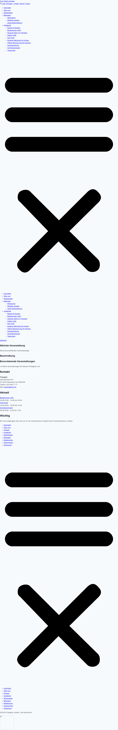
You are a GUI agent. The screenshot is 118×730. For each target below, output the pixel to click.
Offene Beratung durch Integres (19, 43)
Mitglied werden (13, 20)
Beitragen (7, 15)
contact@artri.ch (10, 387)
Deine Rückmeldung (14, 23)
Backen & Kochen (13, 28)
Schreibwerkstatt (13, 48)
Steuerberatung (13, 45)
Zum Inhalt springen (7, 1)
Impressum (8, 445)
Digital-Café (11, 35)
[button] (59, 172)
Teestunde (11, 50)
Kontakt (6, 430)
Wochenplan (8, 13)
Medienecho (8, 440)
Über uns (7, 10)
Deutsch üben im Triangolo (17, 33)
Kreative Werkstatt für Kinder (18, 40)
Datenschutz (8, 443)
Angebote (7, 25)
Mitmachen (11, 18)
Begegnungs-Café (14, 30)
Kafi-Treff (10, 38)
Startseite (7, 8)
